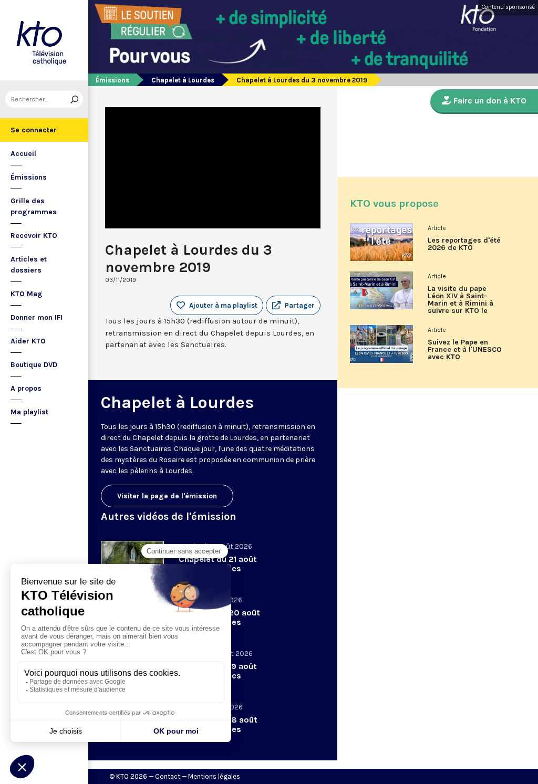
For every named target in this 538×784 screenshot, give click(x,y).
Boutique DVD (34, 364)
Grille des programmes (34, 206)
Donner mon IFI (37, 317)
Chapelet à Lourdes (182, 80)
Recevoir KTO (34, 235)
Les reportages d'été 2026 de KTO (464, 244)
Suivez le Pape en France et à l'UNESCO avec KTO (465, 350)
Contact (167, 776)
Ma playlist (29, 411)
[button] (293, 306)
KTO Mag (27, 293)
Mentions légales (214, 776)
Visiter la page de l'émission (167, 496)
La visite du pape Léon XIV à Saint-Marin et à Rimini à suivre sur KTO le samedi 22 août (460, 303)
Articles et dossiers (29, 265)
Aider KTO (28, 341)
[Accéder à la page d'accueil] (44, 40)
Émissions (29, 177)
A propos (26, 388)
